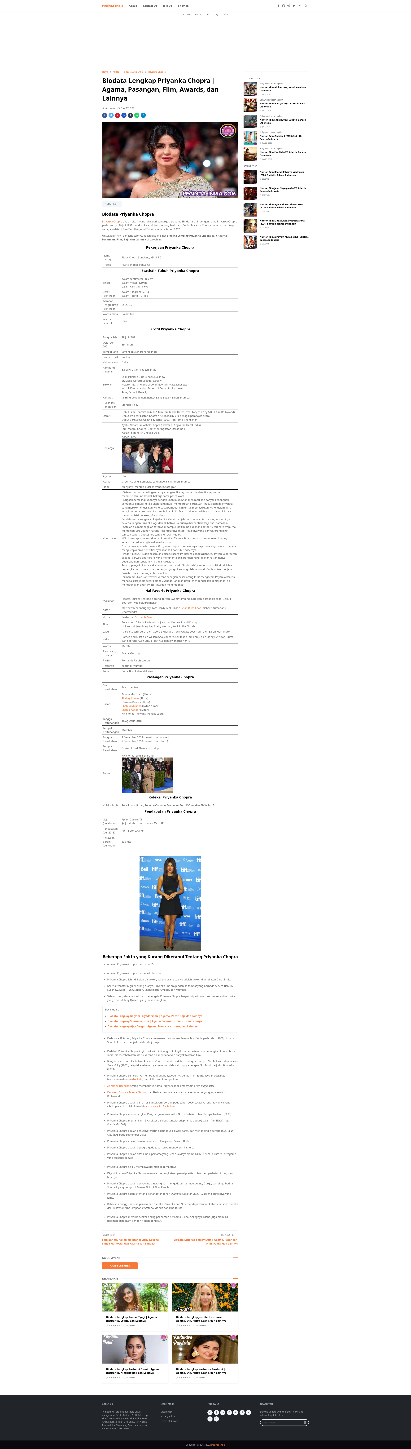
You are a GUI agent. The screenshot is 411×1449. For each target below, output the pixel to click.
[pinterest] (229, 1412)
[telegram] (288, 6)
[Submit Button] (305, 1423)
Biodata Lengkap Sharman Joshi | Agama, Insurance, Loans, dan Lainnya (155, 1021)
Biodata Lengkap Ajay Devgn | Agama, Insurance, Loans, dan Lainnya (153, 1026)
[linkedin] (222, 1412)
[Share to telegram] (143, 115)
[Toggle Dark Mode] (300, 5)
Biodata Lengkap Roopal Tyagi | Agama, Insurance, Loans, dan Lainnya (132, 1318)
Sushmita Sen (143, 617)
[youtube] (235, 1412)
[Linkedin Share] (124, 115)
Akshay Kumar (130, 698)
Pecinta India (112, 6)
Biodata (186, 14)
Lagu (217, 14)
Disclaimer (166, 1411)
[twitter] (293, 6)
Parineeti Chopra (117, 1092)
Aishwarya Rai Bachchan (160, 1106)
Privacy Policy (168, 1416)
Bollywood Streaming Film (271, 83)
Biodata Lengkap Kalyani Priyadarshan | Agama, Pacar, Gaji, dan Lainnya (155, 1016)
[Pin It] (117, 115)
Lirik (208, 14)
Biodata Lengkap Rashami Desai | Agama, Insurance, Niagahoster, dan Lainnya (133, 1370)
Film (226, 14)
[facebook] (278, 6)
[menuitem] (133, 6)
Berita (198, 14)
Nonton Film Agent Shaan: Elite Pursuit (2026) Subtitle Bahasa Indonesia (281, 206)
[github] (216, 1419)
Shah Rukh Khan (191, 608)
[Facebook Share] (104, 115)
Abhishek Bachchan (119, 1086)
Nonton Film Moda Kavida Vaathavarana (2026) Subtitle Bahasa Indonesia (282, 222)
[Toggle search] (306, 6)
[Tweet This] (111, 115)
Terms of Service (169, 1420)
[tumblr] (216, 1412)
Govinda (137, 1079)
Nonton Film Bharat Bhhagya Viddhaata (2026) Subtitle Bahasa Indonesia (282, 173)
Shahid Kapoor (131, 710)
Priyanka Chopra (112, 221)
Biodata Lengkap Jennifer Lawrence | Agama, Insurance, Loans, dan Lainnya (201, 1318)
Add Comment (121, 1265)
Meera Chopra (138, 1092)
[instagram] (283, 6)
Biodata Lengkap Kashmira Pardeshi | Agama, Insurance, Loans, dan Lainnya (201, 1370)
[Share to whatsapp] (136, 115)
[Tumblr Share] (130, 115)
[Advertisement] (170, 43)
